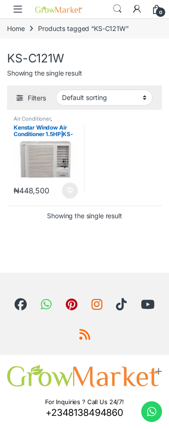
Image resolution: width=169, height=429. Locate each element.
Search (117, 9)
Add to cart (70, 191)
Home (15, 28)
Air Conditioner (32, 118)
